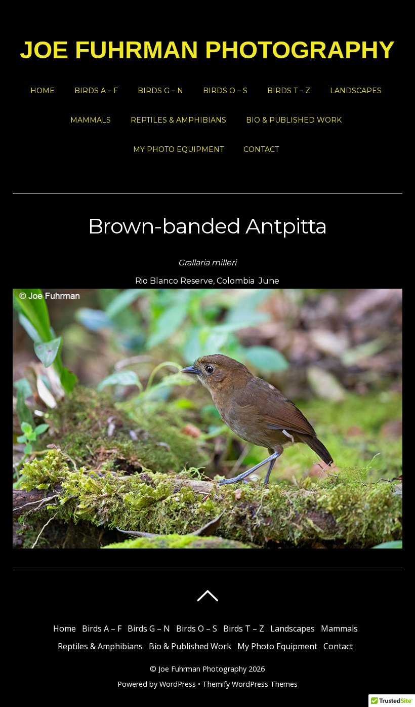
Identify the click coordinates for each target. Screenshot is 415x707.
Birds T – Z (288, 90)
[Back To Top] (207, 595)
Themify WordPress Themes (250, 684)
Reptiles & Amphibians (178, 120)
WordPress (177, 684)
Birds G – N (160, 90)
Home (42, 90)
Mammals (90, 120)
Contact (261, 149)
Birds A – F (96, 90)
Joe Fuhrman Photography (202, 669)
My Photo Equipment (178, 149)
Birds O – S (225, 90)
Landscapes (356, 90)
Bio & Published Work (294, 120)
